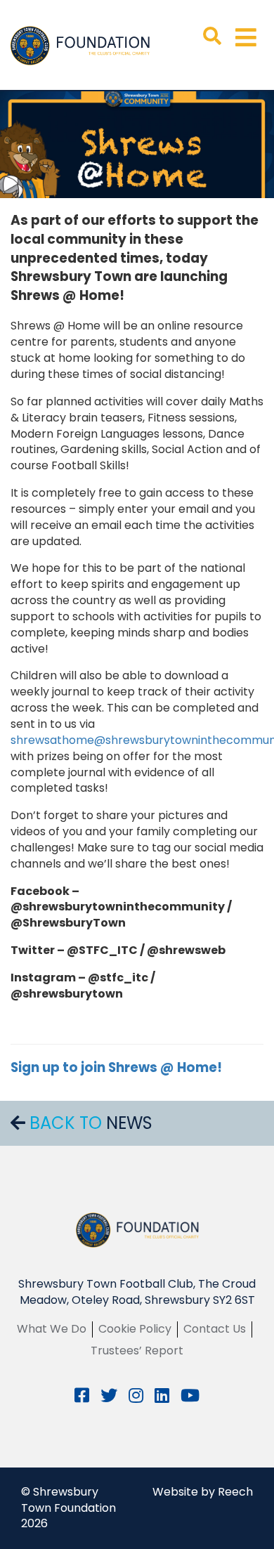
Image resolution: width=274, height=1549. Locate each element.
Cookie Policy (134, 1329)
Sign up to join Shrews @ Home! (118, 1067)
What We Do (51, 1329)
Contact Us (214, 1329)
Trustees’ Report (137, 1350)
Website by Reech (202, 1492)
